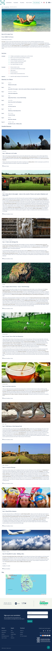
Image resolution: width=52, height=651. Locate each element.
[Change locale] (44, 2)
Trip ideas (22, 2)
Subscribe (30, 621)
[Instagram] (45, 630)
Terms (12, 636)
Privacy (12, 632)
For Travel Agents (23, 636)
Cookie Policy (13, 634)
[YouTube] (49, 630)
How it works (29, 2)
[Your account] (50, 2)
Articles (3, 634)
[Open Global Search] (42, 2)
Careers (21, 632)
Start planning (36, 2)
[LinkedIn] (47, 630)
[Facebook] (43, 630)
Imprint (21, 634)
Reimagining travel (5, 636)
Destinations (4, 630)
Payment (12, 637)
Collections (4, 632)
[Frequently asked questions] (46, 2)
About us (22, 630)
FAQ (11, 630)
